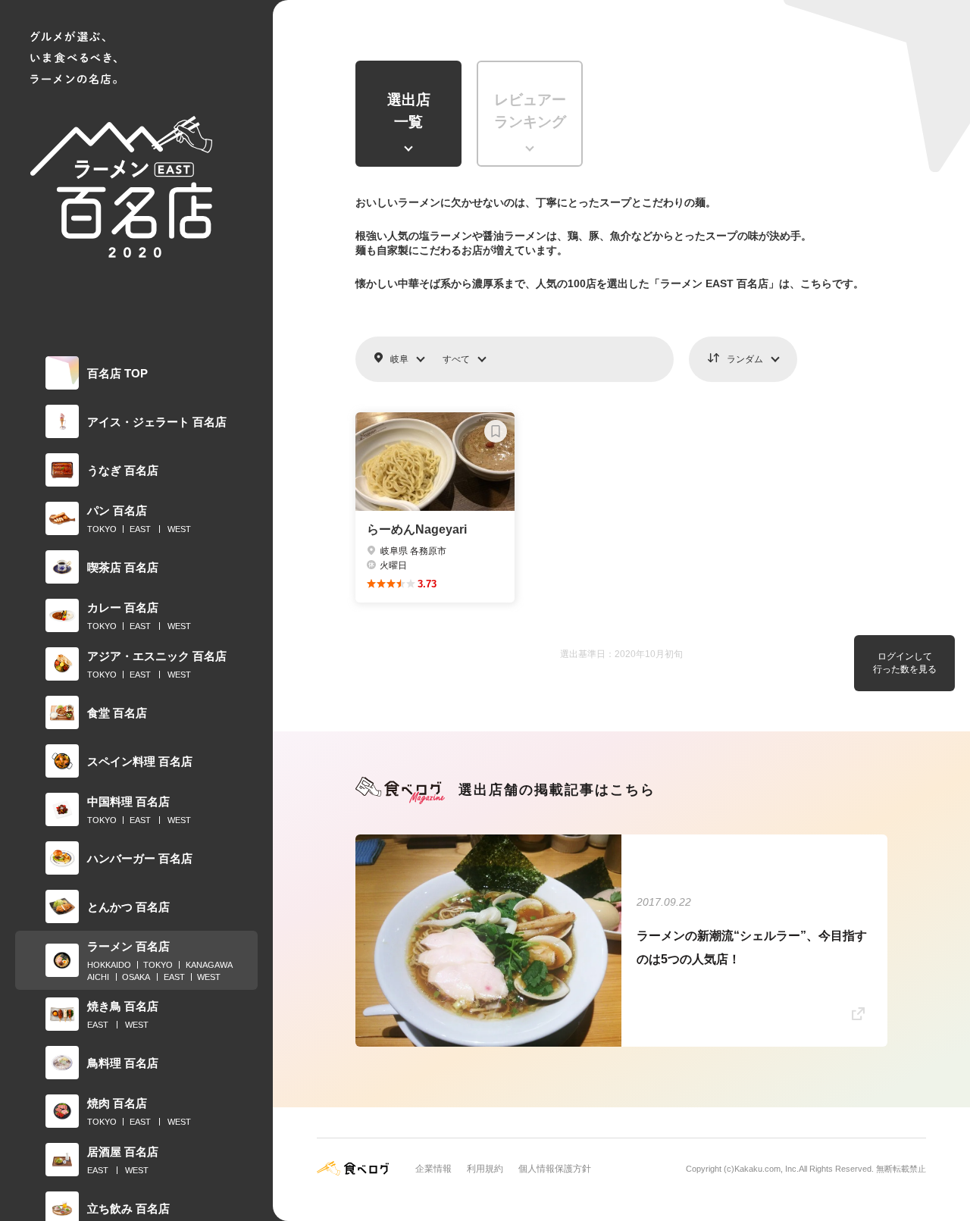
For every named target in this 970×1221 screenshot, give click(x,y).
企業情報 (433, 1168)
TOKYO (102, 529)
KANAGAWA (209, 964)
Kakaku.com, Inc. (766, 1168)
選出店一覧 (408, 111)
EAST (140, 529)
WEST (179, 529)
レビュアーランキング (530, 111)
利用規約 (485, 1168)
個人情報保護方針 (554, 1168)
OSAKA (136, 976)
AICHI (98, 976)
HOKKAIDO (109, 964)
